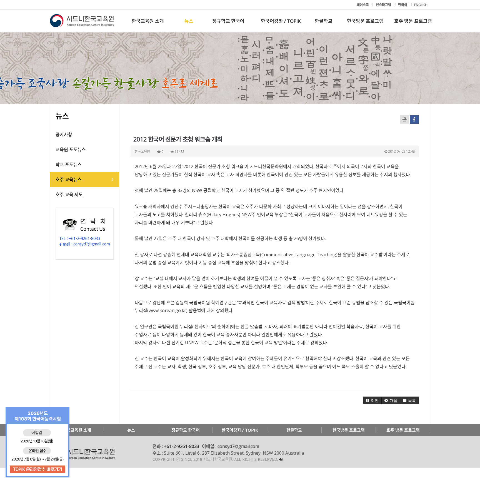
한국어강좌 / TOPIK (281, 21)
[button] (372, 400)
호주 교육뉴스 (69, 179)
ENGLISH (421, 5)
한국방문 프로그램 (365, 21)
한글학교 (323, 21)
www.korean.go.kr (167, 310)
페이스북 (363, 5)
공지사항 (64, 134)
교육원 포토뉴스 (71, 149)
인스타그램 (384, 5)
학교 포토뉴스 (69, 164)
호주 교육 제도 (69, 194)
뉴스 (188, 21)
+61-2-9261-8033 (181, 446)
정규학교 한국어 (228, 21)
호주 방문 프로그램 (413, 21)
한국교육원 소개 (148, 21)
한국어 (403, 5)
